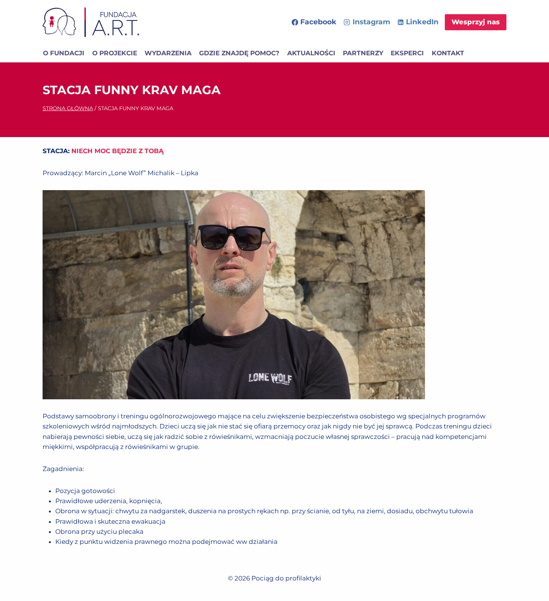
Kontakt (448, 53)
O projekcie (114, 53)
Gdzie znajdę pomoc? (239, 53)
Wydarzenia (168, 53)
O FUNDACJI (63, 53)
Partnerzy (363, 53)
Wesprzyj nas (476, 22)
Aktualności (311, 53)
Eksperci (407, 53)
